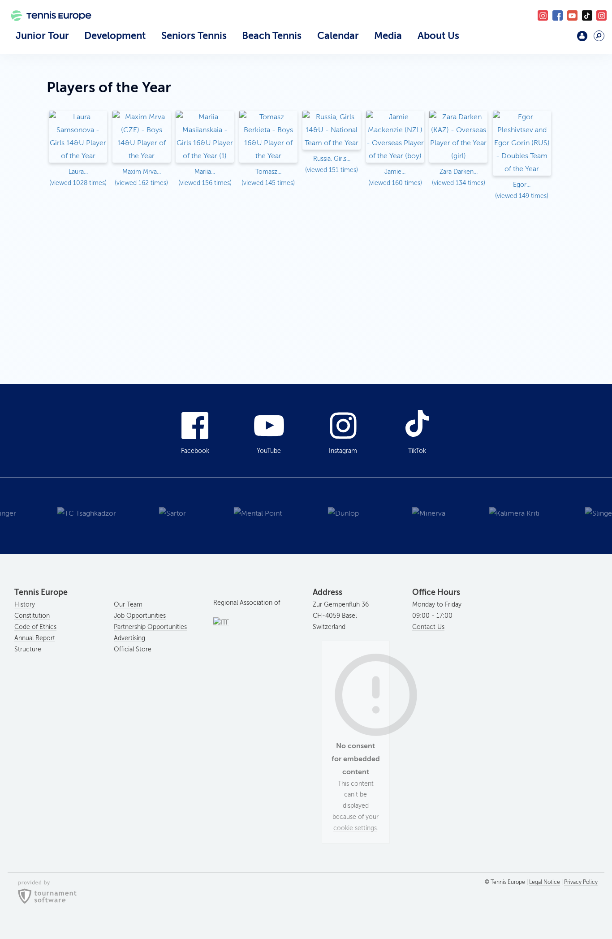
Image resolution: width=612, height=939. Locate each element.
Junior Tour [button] (42, 35)
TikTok (587, 15)
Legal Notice (544, 882)
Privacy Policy (581, 882)
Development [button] (115, 35)
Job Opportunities (140, 615)
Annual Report (34, 638)
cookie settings (355, 828)
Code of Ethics (35, 627)
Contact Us (428, 627)
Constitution (32, 615)
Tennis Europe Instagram (601, 15)
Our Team (128, 604)
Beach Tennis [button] (272, 35)
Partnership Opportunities (150, 627)
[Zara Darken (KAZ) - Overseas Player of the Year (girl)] (458, 138)
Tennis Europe (47, 27)
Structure (27, 649)
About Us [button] (438, 35)
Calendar (338, 35)
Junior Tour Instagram (543, 15)
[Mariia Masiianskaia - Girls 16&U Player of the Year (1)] (205, 138)
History (24, 604)
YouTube (572, 15)
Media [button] (388, 35)
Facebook (557, 15)
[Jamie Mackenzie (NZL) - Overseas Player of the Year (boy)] (395, 138)
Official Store (132, 649)
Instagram (343, 451)
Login (582, 36)
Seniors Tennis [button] (194, 35)
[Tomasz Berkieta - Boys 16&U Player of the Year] (268, 138)
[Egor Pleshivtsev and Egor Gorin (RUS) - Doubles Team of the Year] (522, 144)
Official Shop (560, 39)
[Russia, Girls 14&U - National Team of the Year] (331, 131)
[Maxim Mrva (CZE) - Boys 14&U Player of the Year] (141, 138)
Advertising (129, 638)
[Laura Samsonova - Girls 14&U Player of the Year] (78, 138)
